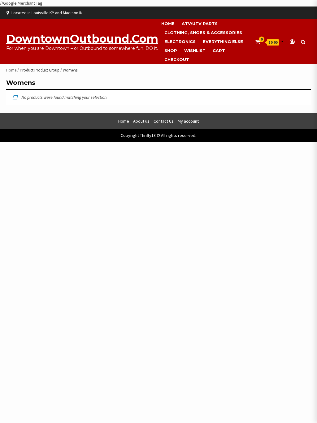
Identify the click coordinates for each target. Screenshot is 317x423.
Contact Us (164, 121)
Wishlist (195, 50)
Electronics (180, 41)
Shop (170, 50)
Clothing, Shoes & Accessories (203, 32)
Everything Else (223, 41)
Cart (219, 50)
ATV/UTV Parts (200, 23)
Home (168, 23)
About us (141, 121)
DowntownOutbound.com (82, 39)
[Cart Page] (257, 42)
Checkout (176, 59)
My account (188, 121)
